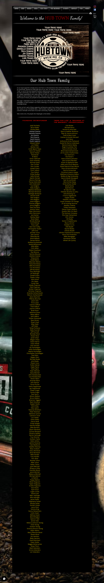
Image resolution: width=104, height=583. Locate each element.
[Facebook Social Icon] (95, 10)
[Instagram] (95, 6)
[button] (95, 16)
